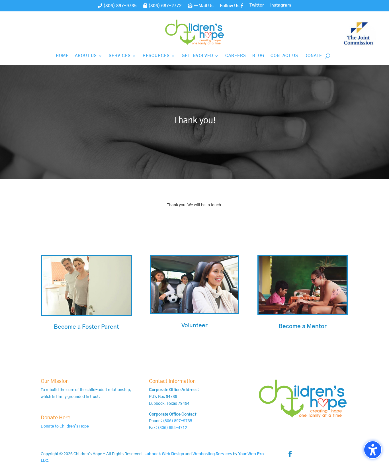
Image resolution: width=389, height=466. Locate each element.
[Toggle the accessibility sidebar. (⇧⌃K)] (373, 450)
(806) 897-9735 (119, 6)
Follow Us (230, 6)
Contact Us (284, 56)
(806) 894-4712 (172, 428)
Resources (156, 56)
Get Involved (197, 56)
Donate (313, 56)
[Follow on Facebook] (290, 454)
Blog (258, 56)
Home (62, 56)
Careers (235, 56)
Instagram (280, 5)
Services (120, 56)
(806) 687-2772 (164, 6)
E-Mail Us (203, 6)
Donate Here (55, 417)
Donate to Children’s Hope (65, 426)
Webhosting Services (212, 454)
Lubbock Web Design (164, 454)
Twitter (256, 5)
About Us (86, 56)
